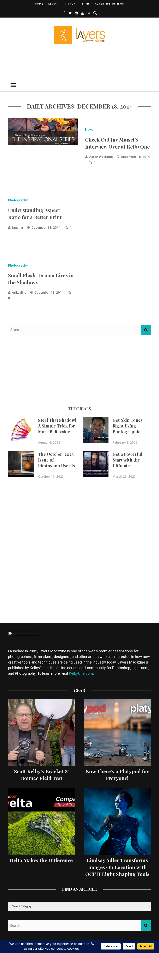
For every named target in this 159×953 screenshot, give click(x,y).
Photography (18, 200)
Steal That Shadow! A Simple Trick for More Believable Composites (57, 428)
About (53, 3)
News (89, 130)
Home (39, 3)
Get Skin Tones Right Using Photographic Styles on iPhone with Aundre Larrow (129, 434)
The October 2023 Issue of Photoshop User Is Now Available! (56, 462)
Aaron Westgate (101, 157)
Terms (85, 3)
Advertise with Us (109, 3)
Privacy (69, 3)
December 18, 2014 (135, 157)
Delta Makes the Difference (42, 860)
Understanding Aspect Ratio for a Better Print (35, 213)
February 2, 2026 (125, 442)
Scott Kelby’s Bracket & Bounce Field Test (41, 775)
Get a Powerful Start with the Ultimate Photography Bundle (127, 465)
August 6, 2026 (49, 442)
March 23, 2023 (124, 476)
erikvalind (19, 292)
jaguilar (17, 227)
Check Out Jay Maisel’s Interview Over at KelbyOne (117, 143)
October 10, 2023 (51, 476)
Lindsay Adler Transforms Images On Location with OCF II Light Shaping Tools (117, 867)
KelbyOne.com (81, 673)
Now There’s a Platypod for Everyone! (117, 775)
